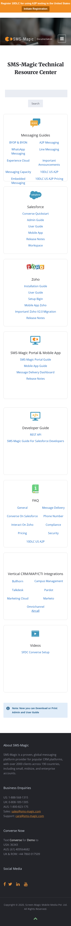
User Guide (35, 226)
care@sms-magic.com (30, 816)
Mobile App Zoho (35, 305)
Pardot (48, 590)
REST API (35, 435)
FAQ (35, 500)
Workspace (35, 245)
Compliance (53, 525)
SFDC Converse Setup (35, 652)
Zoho (36, 279)
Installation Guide (35, 286)
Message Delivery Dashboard (35, 372)
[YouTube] (26, 884)
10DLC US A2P (49, 172)
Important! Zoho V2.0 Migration (35, 311)
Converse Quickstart (35, 214)
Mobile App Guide (35, 366)
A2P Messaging (49, 142)
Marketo (48, 598)
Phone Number (53, 516)
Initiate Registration (35, 8)
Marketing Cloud (17, 598)
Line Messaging (49, 149)
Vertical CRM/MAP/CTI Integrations (35, 573)
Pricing (22, 533)
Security (53, 533)
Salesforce (35, 207)
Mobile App (35, 233)
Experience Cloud (18, 160)
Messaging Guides (35, 135)
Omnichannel (35, 607)
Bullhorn (17, 581)
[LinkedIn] (18, 884)
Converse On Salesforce (22, 516)
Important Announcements (49, 163)
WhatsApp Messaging (18, 151)
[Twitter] (10, 884)
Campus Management (48, 581)
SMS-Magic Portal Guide (35, 359)
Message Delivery (53, 508)
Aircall (35, 611)
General (22, 508)
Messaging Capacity (18, 172)
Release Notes (35, 239)
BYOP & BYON (18, 142)
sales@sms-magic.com (26, 811)
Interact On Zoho (22, 525)
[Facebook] (4, 884)
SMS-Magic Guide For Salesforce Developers (35, 441)
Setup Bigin (35, 299)
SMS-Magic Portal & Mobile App (36, 352)
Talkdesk (17, 590)
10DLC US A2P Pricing (49, 179)
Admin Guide (35, 220)
